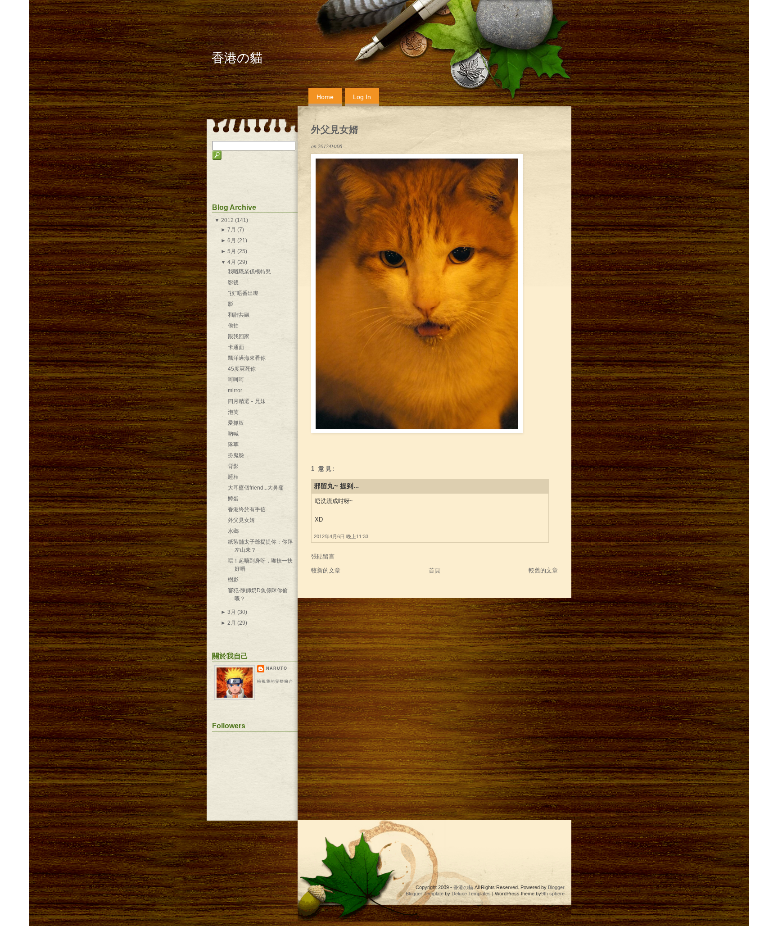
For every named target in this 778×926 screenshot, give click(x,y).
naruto (276, 668)
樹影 (233, 579)
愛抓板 (236, 423)
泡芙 (233, 412)
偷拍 (233, 325)
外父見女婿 (334, 129)
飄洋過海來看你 (247, 358)
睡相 (233, 477)
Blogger (556, 887)
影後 (233, 282)
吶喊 (233, 434)
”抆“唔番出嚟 (243, 293)
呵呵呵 (236, 380)
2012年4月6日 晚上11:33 (341, 536)
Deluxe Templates (471, 893)
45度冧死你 (242, 369)
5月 (231, 251)
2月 (231, 623)
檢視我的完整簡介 (275, 681)
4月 (231, 262)
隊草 (233, 444)
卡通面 (236, 347)
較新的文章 (325, 570)
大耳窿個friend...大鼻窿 (256, 488)
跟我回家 (238, 336)
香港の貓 (237, 58)
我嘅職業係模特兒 (249, 271)
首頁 (434, 570)
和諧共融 (238, 315)
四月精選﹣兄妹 (247, 401)
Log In (362, 96)
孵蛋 (233, 498)
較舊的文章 (543, 570)
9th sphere (553, 893)
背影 (233, 466)
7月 (231, 230)
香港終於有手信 (247, 509)
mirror (235, 390)
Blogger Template (424, 893)
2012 (227, 220)
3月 (231, 612)
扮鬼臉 (236, 455)
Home (325, 96)
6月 (231, 240)
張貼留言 (323, 556)
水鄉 (233, 531)
